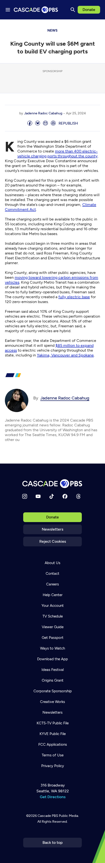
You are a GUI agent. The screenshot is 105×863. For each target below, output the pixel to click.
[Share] (29, 123)
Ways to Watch (52, 648)
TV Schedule (52, 616)
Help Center (53, 595)
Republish (68, 123)
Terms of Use (52, 755)
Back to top (52, 842)
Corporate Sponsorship (52, 691)
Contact (52, 573)
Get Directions (52, 797)
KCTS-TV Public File (53, 723)
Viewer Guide (52, 627)
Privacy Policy (52, 766)
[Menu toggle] (8, 10)
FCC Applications (52, 744)
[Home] (52, 483)
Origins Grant (52, 680)
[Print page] (53, 123)
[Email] (45, 123)
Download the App (52, 659)
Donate (89, 9)
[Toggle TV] (97, 26)
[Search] (73, 10)
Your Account (53, 605)
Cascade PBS (48, 816)
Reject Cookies (52, 541)
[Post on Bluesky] (37, 123)
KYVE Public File (53, 734)
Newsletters (52, 529)
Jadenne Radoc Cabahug (43, 113)
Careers (52, 584)
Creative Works (52, 702)
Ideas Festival (53, 670)
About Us (52, 563)
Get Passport (52, 637)
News (52, 30)
